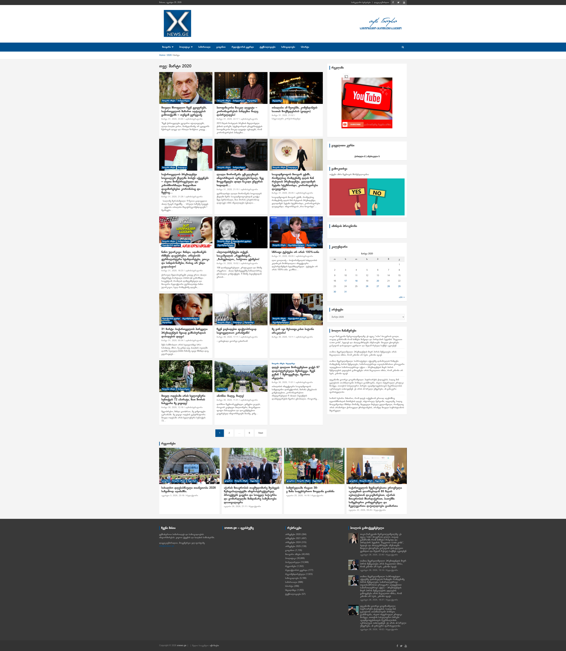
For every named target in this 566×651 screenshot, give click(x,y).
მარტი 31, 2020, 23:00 (172, 119)
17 (345, 281)
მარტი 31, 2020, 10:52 (227, 263)
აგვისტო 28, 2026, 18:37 (372, 600)
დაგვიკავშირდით (381, 2)
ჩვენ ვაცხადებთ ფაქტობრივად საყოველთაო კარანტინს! (236, 331)
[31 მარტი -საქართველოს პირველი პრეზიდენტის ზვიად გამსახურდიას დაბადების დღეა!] (186, 309)
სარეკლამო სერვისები (361, 2)
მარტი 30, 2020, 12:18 (172, 407)
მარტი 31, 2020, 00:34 (172, 340)
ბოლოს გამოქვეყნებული (367, 528)
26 (367, 286)
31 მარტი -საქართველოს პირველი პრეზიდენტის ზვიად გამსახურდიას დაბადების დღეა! (184, 333)
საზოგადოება (288, 47)
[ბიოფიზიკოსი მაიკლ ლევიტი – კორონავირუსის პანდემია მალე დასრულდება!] (241, 88)
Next (260, 433)
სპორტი (305, 47)
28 (388, 286)
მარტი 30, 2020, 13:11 (282, 337)
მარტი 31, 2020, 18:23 (172, 271)
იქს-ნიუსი (214, 645)
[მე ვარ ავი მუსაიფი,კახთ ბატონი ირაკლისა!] (296, 309)
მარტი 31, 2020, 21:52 (283, 115)
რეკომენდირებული (226, 245)
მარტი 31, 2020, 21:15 (227, 189)
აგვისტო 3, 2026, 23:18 (172, 495)
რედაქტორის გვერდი (243, 47)
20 (378, 281)
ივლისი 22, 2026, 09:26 (360, 510)
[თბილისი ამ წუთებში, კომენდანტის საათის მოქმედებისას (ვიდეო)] (296, 88)
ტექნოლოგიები (267, 47)
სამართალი (204, 47)
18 (356, 281)
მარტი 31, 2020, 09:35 (283, 256)
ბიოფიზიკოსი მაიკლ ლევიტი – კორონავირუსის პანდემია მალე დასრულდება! (237, 111)
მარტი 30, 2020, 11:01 (282, 382)
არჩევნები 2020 (293, 534)
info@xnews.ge (166, 546)
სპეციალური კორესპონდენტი (286, 119)
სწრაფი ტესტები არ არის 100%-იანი (295, 252)
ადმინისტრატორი (194, 119)
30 (335, 292)
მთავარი (166, 47)
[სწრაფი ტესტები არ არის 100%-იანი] (296, 232)
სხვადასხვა (252, 101)
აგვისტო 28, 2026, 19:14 (372, 570)
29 (399, 286)
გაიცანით (221, 47)
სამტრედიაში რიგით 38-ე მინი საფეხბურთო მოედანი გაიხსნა (310, 489)
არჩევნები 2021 (293, 538)
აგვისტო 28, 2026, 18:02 (372, 629)
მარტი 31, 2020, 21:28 (172, 197)
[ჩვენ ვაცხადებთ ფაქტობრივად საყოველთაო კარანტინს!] (241, 309)
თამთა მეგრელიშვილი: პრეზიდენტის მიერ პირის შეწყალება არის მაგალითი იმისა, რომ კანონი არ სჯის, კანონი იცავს (383, 563)
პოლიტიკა (184, 47)
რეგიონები (168, 443)
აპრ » (402, 297)
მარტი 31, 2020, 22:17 (227, 119)
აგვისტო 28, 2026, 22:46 (372, 555)
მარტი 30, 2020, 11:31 (227, 400)
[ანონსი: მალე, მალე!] (241, 376)
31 (345, 292)
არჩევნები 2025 (293, 546)
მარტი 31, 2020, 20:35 (283, 193)
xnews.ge (181, 645)
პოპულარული (184, 101)
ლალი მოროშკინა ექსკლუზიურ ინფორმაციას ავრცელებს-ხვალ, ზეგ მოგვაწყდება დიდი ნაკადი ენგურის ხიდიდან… (240, 180)
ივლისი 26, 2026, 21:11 (235, 506)
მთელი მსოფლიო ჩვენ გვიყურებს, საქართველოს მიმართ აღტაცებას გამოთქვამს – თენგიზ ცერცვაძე (184, 111)
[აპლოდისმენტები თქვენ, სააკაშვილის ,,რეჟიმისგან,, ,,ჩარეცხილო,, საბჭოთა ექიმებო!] (241, 232)
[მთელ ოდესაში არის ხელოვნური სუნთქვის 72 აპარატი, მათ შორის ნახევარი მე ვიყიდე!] (186, 376)
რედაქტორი (192, 495)
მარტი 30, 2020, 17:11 (227, 337)
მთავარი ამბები (168, 101)
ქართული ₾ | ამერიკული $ (367, 156)
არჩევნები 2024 (293, 542)
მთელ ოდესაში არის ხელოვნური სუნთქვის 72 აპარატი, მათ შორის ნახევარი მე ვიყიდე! (183, 399)
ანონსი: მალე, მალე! (230, 396)
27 (378, 286)
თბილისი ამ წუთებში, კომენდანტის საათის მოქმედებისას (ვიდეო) (294, 109)
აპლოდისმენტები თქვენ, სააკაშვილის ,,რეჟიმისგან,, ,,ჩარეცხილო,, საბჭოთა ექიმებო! (238, 255)
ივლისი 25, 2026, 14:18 (297, 495)
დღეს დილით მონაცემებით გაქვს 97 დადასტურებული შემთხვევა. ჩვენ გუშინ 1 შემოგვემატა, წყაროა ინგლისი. (296, 373)
